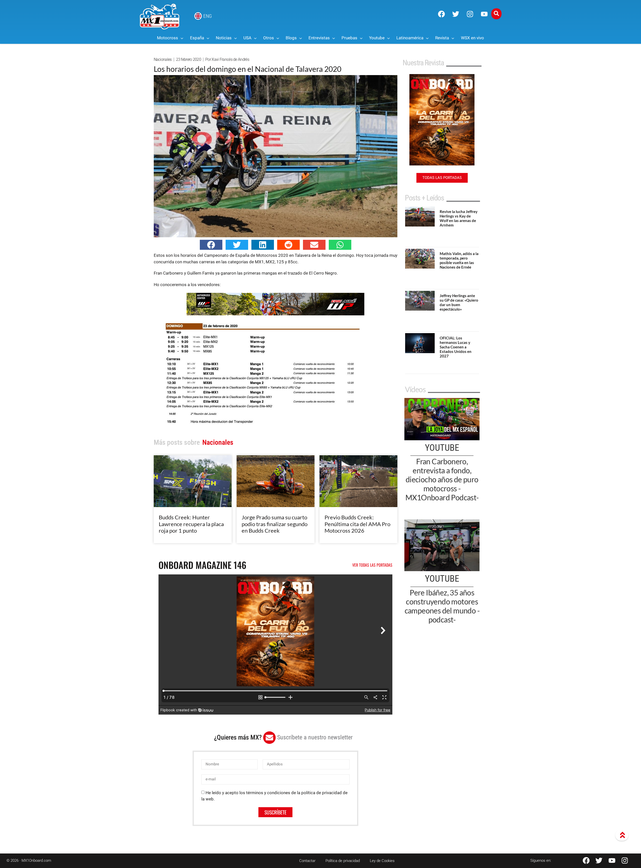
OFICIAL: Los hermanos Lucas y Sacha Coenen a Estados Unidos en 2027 (455, 347)
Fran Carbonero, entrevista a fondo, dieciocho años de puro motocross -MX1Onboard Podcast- (442, 479)
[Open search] (496, 13)
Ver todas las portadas (372, 565)
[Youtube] (484, 14)
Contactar (307, 860)
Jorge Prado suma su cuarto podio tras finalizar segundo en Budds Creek (274, 524)
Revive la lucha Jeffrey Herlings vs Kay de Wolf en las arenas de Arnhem (458, 218)
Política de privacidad (343, 860)
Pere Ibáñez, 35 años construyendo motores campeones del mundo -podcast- (442, 606)
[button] (211, 245)
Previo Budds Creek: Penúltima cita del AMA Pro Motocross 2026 (357, 524)
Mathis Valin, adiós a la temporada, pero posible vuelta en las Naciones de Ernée (459, 260)
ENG (207, 16)
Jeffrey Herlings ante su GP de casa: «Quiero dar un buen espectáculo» (459, 302)
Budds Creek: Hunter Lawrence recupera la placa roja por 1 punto (191, 524)
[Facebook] (441, 14)
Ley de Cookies (382, 860)
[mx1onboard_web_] (275, 313)
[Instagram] (470, 14)
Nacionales (163, 59)
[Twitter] (456, 14)
